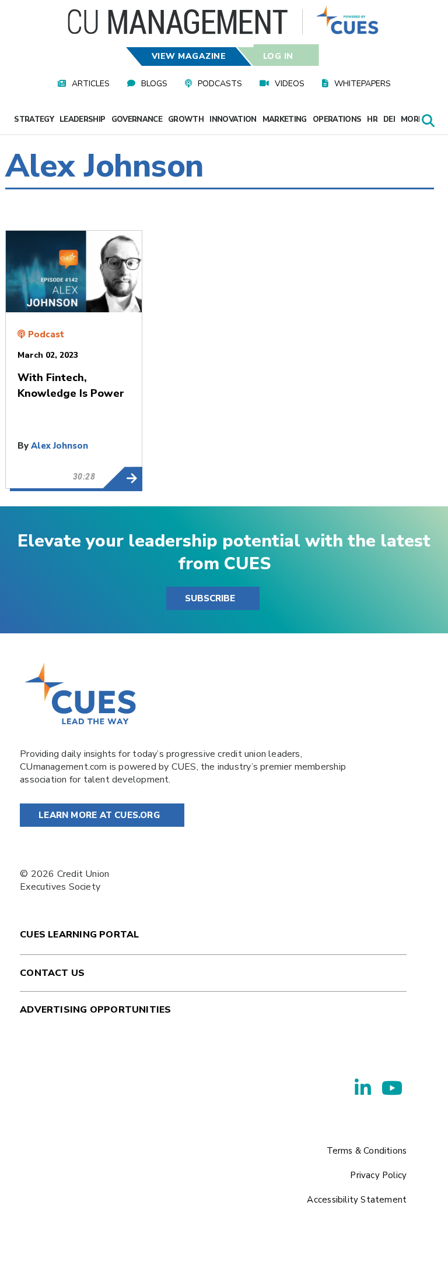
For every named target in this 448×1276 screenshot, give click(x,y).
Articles (91, 83)
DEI (389, 119)
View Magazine (189, 56)
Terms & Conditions (367, 1151)
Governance (137, 119)
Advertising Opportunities (95, 1009)
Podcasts (220, 83)
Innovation (233, 119)
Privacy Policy (378, 1175)
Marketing (284, 119)
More (413, 119)
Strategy (34, 119)
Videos (289, 83)
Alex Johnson (59, 446)
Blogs (154, 83)
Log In (277, 56)
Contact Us (52, 973)
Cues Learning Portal (79, 934)
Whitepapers (362, 83)
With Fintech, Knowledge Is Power (122, 478)
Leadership (83, 119)
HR (372, 119)
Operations (337, 119)
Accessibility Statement (357, 1199)
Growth (186, 119)
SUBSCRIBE (210, 598)
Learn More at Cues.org (99, 815)
